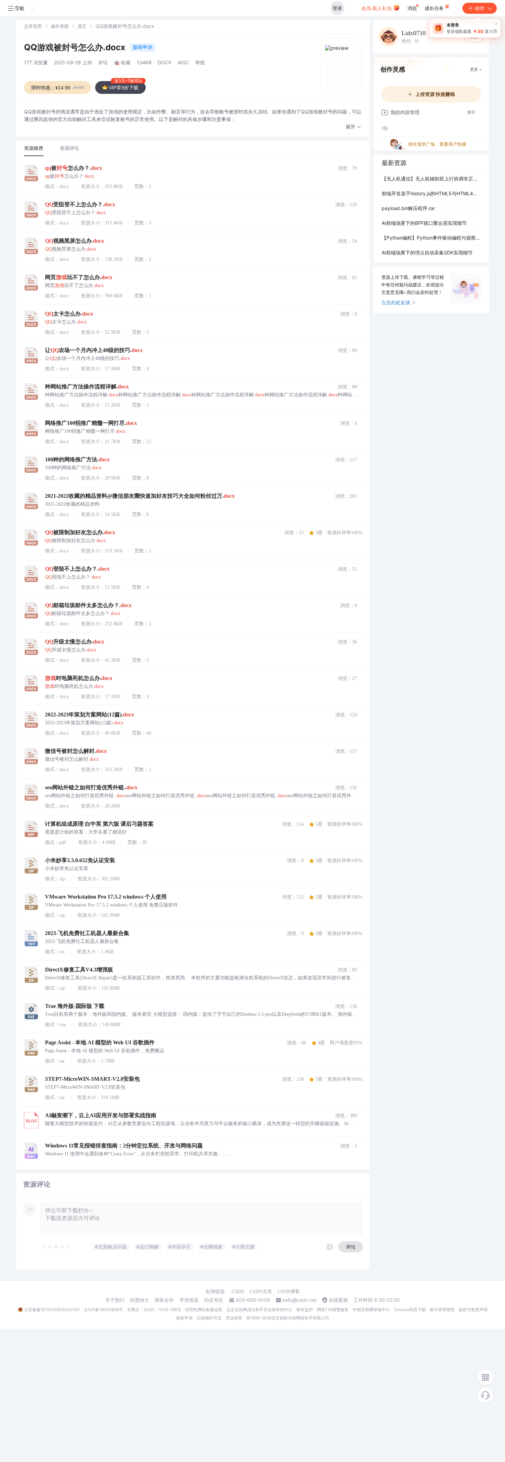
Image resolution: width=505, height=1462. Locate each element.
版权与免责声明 (473, 1309)
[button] (353, 127)
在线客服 (338, 1300)
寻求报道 (189, 1300)
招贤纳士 (139, 1300)
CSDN (238, 1291)
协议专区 (213, 1300)
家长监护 (304, 1309)
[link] (33, 26)
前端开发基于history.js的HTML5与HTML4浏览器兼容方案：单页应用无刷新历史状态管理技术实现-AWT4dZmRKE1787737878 (431, 193)
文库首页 (33, 26)
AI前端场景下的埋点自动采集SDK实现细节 (427, 252)
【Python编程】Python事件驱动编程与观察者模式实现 (431, 238)
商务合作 (164, 1300)
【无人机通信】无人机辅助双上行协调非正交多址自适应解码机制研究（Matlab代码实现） (431, 179)
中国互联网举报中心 (371, 1309)
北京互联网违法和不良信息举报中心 (259, 1309)
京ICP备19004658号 (103, 1309)
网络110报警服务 (333, 1309)
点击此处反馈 (395, 302)
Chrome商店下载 (410, 1309)
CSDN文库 (261, 1291)
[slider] (56, 1246)
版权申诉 (142, 47)
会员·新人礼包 (377, 8)
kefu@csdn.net (299, 1300)
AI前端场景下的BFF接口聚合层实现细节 (424, 223)
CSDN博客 (289, 1291)
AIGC (183, 62)
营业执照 (234, 1317)
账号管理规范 (442, 1309)
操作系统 (60, 26)
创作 (479, 8)
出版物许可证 (209, 1317)
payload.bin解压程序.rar (408, 208)
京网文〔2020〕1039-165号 (154, 1309)
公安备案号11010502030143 (52, 1309)
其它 (82, 26)
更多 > (476, 69)
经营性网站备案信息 (203, 1309)
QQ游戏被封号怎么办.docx (75, 47)
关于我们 (114, 1300)
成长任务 (435, 8)
